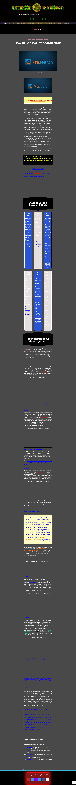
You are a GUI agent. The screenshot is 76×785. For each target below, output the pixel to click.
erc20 (32, 769)
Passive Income (31, 23)
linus (34, 769)
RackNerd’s (28, 349)
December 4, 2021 (39, 47)
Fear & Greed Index (50, 23)
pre (39, 769)
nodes (37, 769)
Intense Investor (30, 47)
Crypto (25, 769)
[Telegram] (32, 19)
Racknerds (44, 371)
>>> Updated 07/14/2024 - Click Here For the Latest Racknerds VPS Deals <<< (38, 101)
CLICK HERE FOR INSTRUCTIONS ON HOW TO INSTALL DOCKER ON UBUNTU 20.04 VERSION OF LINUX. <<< (38, 462)
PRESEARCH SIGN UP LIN (28, 244)
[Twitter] (38, 19)
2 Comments (48, 47)
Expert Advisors (21, 23)
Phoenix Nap (29, 756)
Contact (59, 23)
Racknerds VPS (40, 472)
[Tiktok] (43, 19)
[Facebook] (41, 19)
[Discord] (35, 19)
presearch (42, 769)
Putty (27, 750)
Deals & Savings (68, 23)
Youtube (40, 23)
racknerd (46, 769)
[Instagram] (46, 19)
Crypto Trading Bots (9, 23)
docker (29, 769)
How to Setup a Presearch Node (38, 43)
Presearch (29, 747)
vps (52, 769)
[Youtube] (29, 19)
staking (49, 769)
